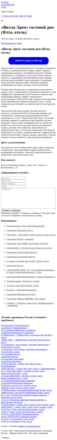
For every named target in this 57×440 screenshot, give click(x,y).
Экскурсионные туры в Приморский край (25, 226)
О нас (3, 7)
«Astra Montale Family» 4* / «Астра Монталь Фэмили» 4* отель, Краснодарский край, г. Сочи (30, 271)
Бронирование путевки (11, 43)
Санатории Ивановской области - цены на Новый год (30, 277)
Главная (4, 2)
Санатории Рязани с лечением (20, 239)
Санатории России (14, 265)
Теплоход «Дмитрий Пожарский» (21, 290)
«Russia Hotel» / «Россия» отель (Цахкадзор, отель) (29, 248)
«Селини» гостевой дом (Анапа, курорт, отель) (27, 261)
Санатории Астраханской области (21, 252)
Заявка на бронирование (29, 426)
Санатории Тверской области (19, 230)
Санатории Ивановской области (21, 294)
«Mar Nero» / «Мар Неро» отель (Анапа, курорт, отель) (31, 235)
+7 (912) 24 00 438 (9, 16)
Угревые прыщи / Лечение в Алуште (23, 281)
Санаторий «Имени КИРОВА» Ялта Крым (25, 299)
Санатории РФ (7, 4)
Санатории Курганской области (20, 257)
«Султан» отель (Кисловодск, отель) (22, 285)
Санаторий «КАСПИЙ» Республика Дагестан (27, 243)
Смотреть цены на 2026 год (28, 61)
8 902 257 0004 (25, 16)
